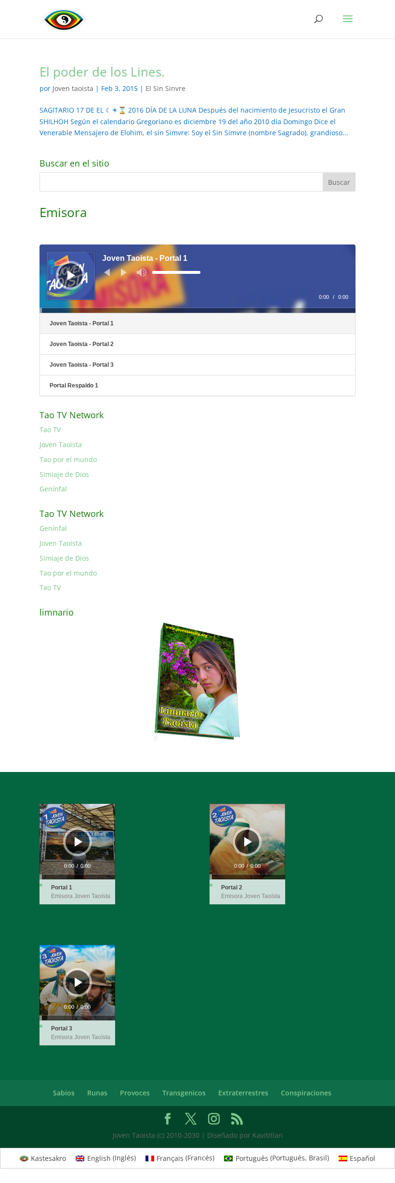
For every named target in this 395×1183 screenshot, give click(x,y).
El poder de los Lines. (102, 71)
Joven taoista (73, 88)
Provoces (135, 1092)
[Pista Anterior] (107, 272)
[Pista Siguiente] (124, 272)
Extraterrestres (243, 1092)
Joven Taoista (61, 444)
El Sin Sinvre (165, 88)
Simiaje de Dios (64, 474)
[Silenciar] (141, 272)
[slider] (176, 272)
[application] (198, 278)
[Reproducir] (71, 275)
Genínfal (53, 488)
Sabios (64, 1092)
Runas (97, 1092)
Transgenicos (184, 1092)
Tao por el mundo (68, 459)
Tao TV (50, 429)
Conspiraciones (306, 1092)
